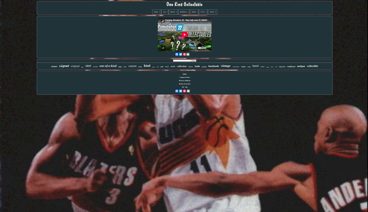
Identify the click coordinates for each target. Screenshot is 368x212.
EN (183, 87)
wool (167, 66)
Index (185, 74)
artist (153, 67)
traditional (291, 66)
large (120, 66)
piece (272, 66)
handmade (213, 66)
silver (125, 66)
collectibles (235, 66)
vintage (226, 65)
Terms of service (185, 84)
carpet (243, 66)
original (75, 66)
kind (147, 65)
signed (64, 66)
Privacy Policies (184, 81)
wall (161, 66)
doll (276, 66)
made (173, 66)
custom (132, 65)
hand (255, 65)
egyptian (282, 66)
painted (204, 66)
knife (197, 66)
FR (186, 87)
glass (82, 67)
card (158, 66)
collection (181, 66)
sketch (140, 66)
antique (301, 66)
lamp (268, 67)
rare (88, 65)
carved (95, 66)
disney (190, 66)
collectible (312, 66)
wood (249, 66)
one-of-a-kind (108, 65)
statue (262, 66)
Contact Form (185, 77)
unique (54, 66)
